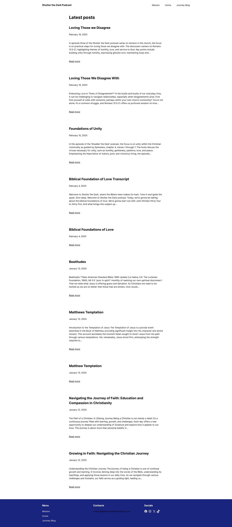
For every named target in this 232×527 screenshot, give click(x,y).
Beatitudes (77, 262)
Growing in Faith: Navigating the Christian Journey (109, 453)
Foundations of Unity (85, 129)
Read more (74, 61)
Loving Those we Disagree (89, 28)
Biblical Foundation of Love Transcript (99, 179)
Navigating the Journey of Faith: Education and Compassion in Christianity (106, 400)
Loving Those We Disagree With (94, 78)
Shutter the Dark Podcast (57, 5)
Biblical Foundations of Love (91, 229)
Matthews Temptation (86, 312)
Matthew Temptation (85, 366)
